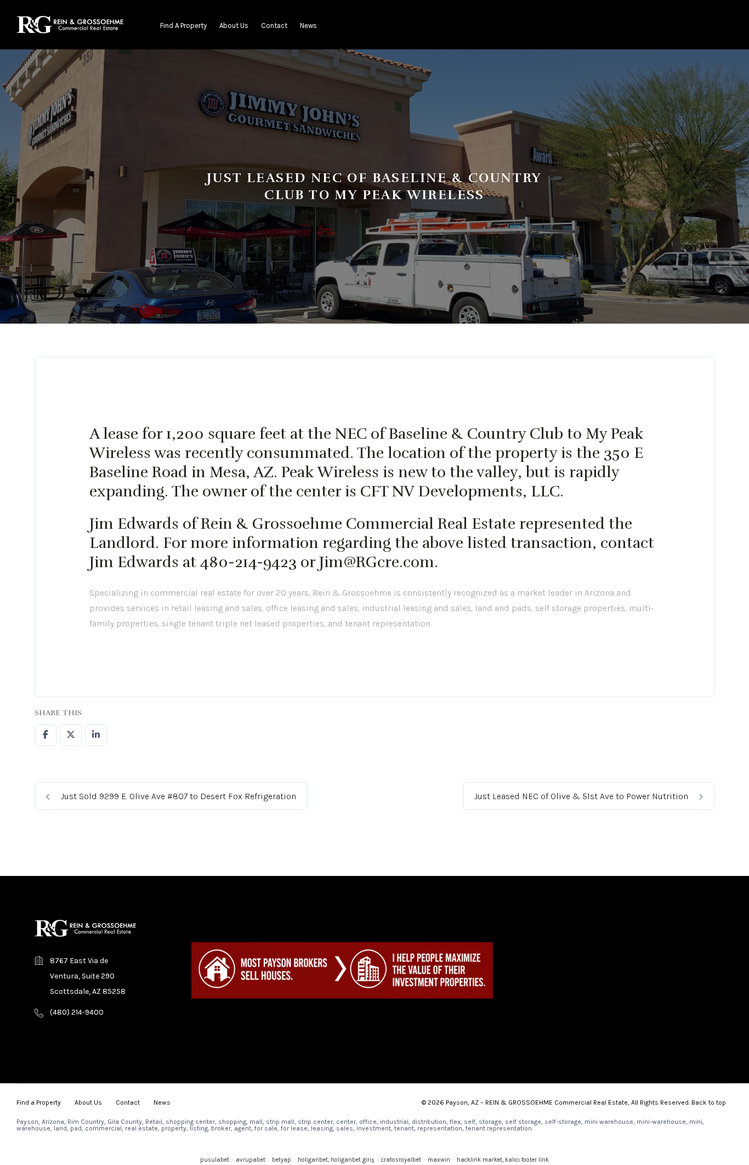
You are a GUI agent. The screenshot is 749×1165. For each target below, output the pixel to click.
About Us (233, 25)
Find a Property (183, 25)
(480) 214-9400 (77, 1012)
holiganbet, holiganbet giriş (336, 1159)
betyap (281, 1159)
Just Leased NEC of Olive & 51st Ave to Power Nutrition (582, 796)
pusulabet (214, 1159)
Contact (274, 25)
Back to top (708, 1102)
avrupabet (250, 1159)
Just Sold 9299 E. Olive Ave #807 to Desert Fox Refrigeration (177, 796)
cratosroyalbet (401, 1159)
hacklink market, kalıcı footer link (503, 1159)
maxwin (439, 1159)
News (308, 25)
